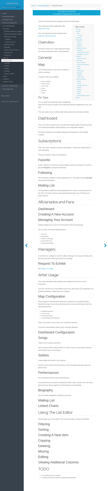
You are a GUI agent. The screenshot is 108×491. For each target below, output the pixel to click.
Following (79, 44)
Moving (79, 91)
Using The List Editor (81, 79)
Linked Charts (80, 77)
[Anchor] (55, 42)
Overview (78, 29)
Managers (78, 56)
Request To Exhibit (81, 58)
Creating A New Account (83, 52)
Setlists (79, 68)
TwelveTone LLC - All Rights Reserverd (10, 101)
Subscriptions (79, 39)
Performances (80, 70)
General (78, 31)
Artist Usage (79, 60)
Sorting (79, 83)
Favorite (79, 42)
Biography (79, 73)
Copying (79, 87)
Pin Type (80, 35)
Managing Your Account (83, 54)
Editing (78, 93)
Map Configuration (81, 62)
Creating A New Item (82, 85)
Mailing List (79, 46)
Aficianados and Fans (81, 48)
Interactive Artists (44, 29)
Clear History (6, 96)
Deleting (79, 89)
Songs (78, 66)
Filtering (79, 81)
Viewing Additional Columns (83, 95)
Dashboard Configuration (83, 64)
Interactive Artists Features (47, 36)
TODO (77, 97)
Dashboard (78, 37)
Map (78, 33)
